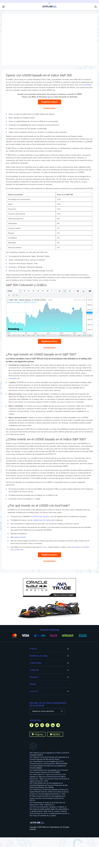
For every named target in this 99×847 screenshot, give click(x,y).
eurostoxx (77, 547)
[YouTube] (37, 725)
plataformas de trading (42, 520)
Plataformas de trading (38, 656)
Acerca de (34, 691)
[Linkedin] (53, 725)
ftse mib (20, 550)
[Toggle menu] (3, 6)
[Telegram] (58, 725)
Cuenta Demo (49, 108)
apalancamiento (20, 537)
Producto (33, 649)
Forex (44, 547)
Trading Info (34, 670)
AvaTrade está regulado (40, 516)
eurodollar (12, 378)
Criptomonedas (36, 663)
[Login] (95, 6)
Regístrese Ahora (49, 102)
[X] (47, 725)
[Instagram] (42, 725)
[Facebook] (31, 725)
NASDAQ (87, 85)
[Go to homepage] (37, 823)
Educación (34, 677)
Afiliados (33, 684)
